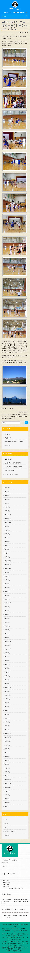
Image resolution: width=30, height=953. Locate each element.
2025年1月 (8, 557)
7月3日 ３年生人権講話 (11, 474)
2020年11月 (8, 737)
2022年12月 (8, 641)
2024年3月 (8, 595)
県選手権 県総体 (10, 470)
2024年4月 (8, 591)
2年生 (6, 823)
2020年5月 (8, 760)
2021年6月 (8, 710)
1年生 (6, 820)
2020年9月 (8, 745)
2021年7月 (8, 706)
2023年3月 (8, 630)
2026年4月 (8, 499)
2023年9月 (8, 607)
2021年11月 (8, 691)
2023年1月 (8, 637)
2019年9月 (8, 791)
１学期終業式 (8, 459)
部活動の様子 (6, 882)
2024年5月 (8, 587)
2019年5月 (8, 802)
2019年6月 (8, 798)
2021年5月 (8, 714)
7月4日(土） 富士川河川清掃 (13, 463)
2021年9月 (8, 699)
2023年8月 (8, 610)
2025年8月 (8, 530)
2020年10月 (8, 741)
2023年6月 (8, 618)
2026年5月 (8, 495)
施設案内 (4, 866)
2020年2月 (8, 772)
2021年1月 (8, 729)
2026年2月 (8, 507)
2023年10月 (8, 603)
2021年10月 (8, 695)
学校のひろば (6, 886)
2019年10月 (8, 787)
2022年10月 (8, 649)
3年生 (6, 827)
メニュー (4, 16)
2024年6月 (8, 583)
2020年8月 (8, 749)
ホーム (5, 879)
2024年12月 (8, 560)
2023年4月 (8, 626)
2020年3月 (8, 768)
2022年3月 (8, 676)
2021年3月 (8, 722)
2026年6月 (8, 491)
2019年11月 (8, 783)
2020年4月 (8, 764)
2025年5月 (8, 541)
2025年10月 (8, 522)
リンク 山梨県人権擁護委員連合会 (13, 888)
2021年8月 (8, 702)
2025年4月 (8, 545)
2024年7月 (8, 580)
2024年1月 (8, 599)
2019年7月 (8, 795)
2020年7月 (8, 752)
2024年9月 (8, 572)
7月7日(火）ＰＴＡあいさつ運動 (13, 466)
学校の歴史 (8, 445)
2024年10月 (8, 568)
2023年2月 (8, 633)
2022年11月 (8, 645)
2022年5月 (8, 668)
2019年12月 (8, 779)
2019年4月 (8, 806)
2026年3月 (8, 503)
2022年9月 (8, 653)
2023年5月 (8, 622)
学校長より (8, 438)
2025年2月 (8, 553)
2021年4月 (8, 718)
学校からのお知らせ (22, 412)
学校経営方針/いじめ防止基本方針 (14, 441)
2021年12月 (8, 687)
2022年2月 (8, 679)
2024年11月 (8, 564)
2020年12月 (8, 733)
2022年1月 (8, 683)
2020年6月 (8, 756)
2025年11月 (8, 518)
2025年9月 (8, 526)
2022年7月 (8, 660)
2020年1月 (8, 775)
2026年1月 (8, 511)
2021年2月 (8, 726)
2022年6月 (8, 664)
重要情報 (7, 835)
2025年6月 (8, 537)
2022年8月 (8, 656)
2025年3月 (8, 549)
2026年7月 (8, 488)
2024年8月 (8, 576)
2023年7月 (8, 614)
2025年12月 (8, 514)
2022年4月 (8, 672)
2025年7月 (8, 534)
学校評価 (7, 434)
